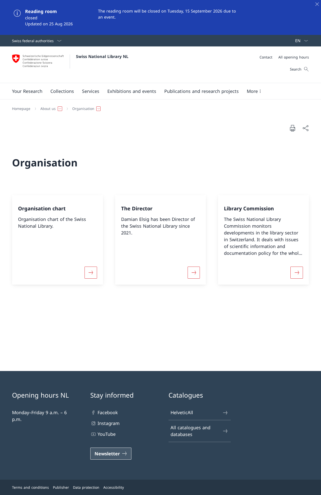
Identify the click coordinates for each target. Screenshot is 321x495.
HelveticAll (182, 412)
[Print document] (292, 128)
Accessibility (113, 487)
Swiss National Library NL (102, 56)
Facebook (108, 412)
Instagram (109, 423)
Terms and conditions (30, 487)
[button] (27, 91)
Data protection (86, 487)
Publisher (61, 487)
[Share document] (305, 128)
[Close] (317, 4)
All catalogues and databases (190, 430)
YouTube (107, 434)
